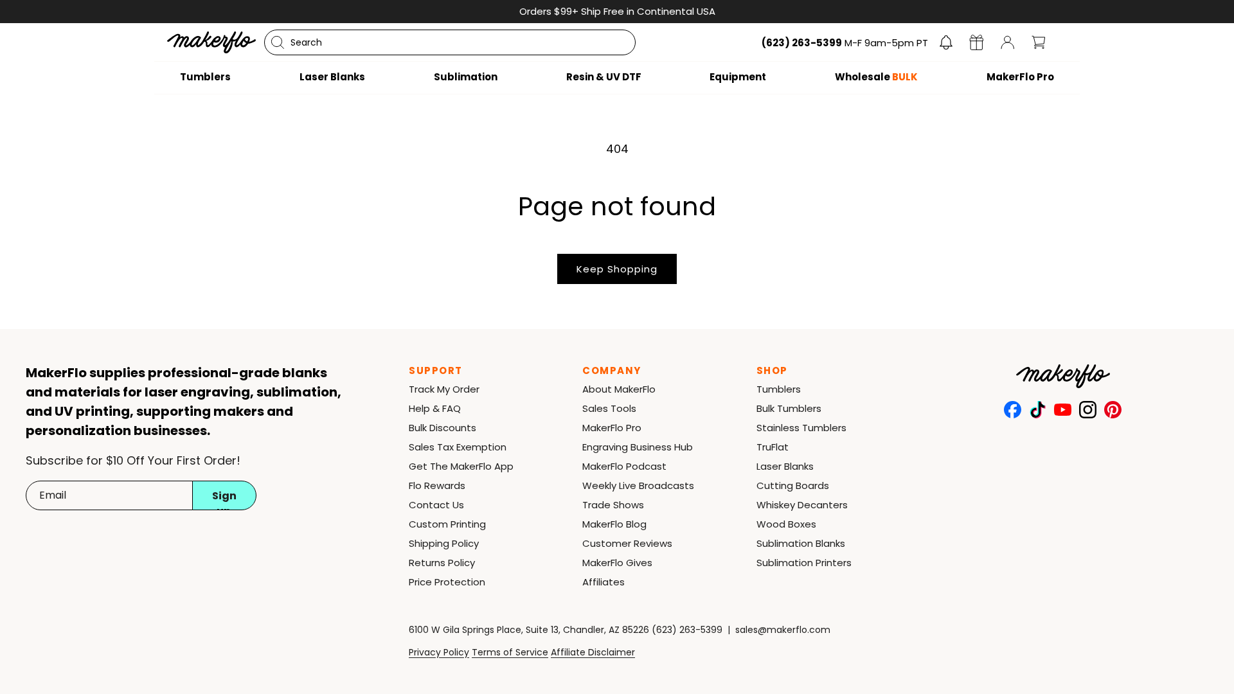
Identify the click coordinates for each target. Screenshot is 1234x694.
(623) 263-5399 (687, 629)
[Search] (277, 42)
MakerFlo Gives (617, 562)
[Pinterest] (1113, 409)
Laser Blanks (785, 466)
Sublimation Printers (804, 562)
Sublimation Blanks (800, 543)
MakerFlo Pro (611, 427)
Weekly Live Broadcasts (638, 485)
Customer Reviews (627, 543)
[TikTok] (1037, 409)
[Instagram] (1087, 409)
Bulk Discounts (442, 427)
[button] (946, 42)
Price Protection (447, 582)
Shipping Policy (444, 543)
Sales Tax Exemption (457, 447)
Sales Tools (609, 408)
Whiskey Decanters (802, 505)
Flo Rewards (437, 485)
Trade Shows (613, 505)
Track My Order (444, 389)
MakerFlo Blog (614, 524)
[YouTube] (1062, 409)
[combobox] (450, 42)
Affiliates (603, 582)
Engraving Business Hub (637, 447)
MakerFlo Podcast (624, 466)
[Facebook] (1012, 409)
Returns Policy (442, 562)
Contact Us (436, 505)
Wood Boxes (786, 524)
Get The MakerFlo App (461, 466)
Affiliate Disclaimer (593, 652)
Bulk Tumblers (788, 408)
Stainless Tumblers (801, 427)
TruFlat (772, 447)
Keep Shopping (617, 269)
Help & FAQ (435, 408)
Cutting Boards (792, 485)
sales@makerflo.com (782, 629)
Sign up (224, 499)
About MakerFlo (619, 389)
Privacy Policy (439, 652)
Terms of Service (510, 652)
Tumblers (778, 389)
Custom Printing (447, 524)
